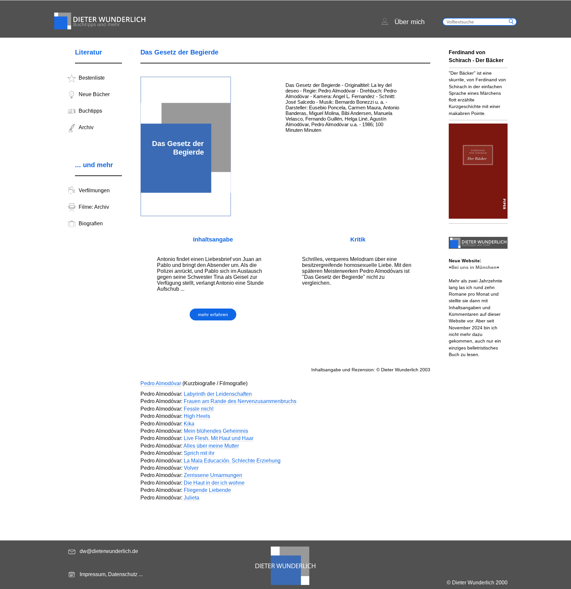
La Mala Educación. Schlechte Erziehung (232, 460)
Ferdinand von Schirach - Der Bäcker (476, 56)
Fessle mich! (198, 409)
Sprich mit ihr (199, 453)
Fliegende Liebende (207, 490)
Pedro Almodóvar (160, 383)
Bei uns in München (474, 267)
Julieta (191, 497)
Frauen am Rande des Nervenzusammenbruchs (240, 401)
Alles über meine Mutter (211, 446)
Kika (189, 423)
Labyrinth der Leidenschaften (218, 394)
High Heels (197, 416)
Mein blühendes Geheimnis (216, 431)
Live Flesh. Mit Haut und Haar (218, 438)
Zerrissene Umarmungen (213, 475)
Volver (191, 468)
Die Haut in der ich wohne (214, 483)
